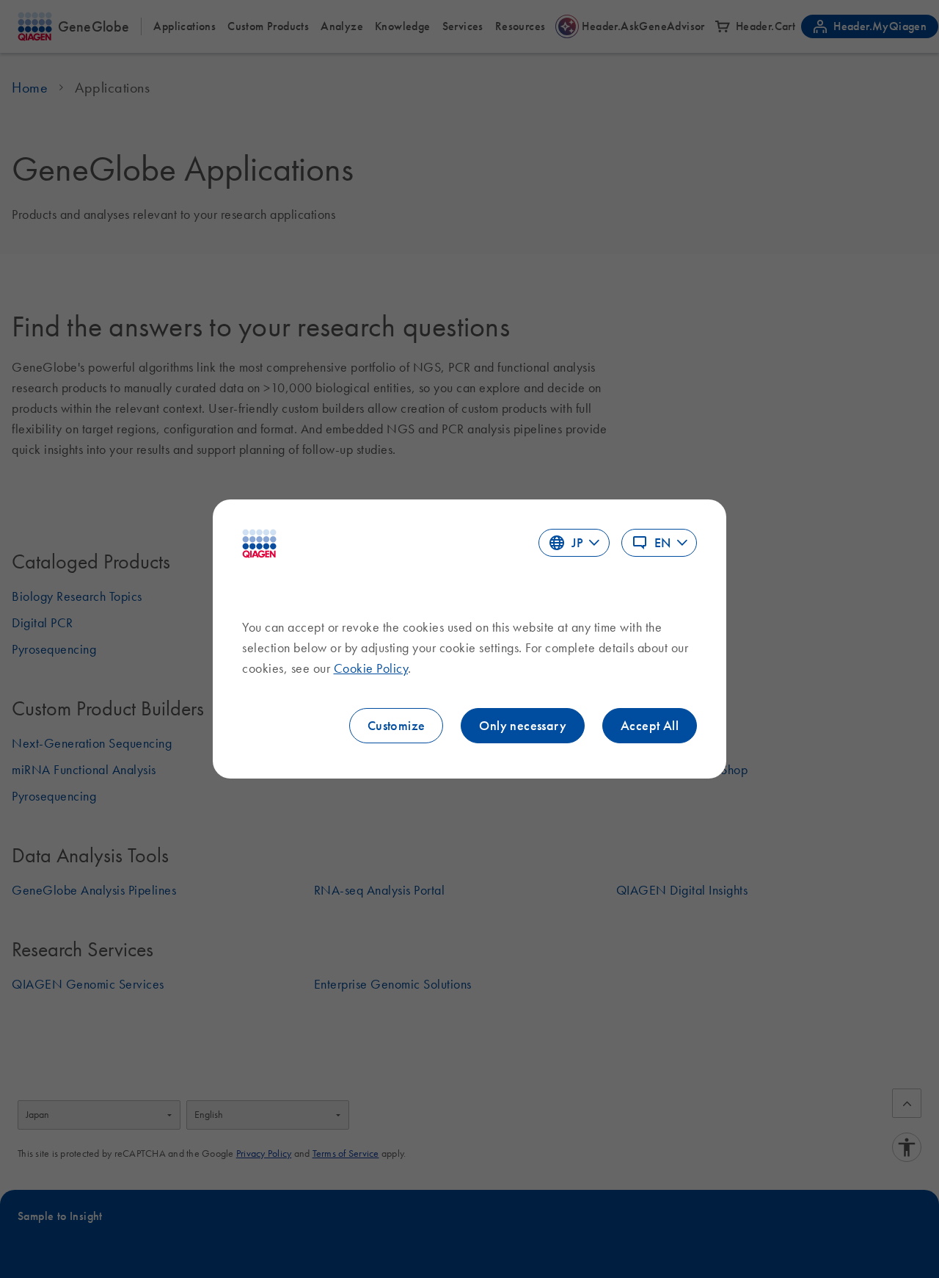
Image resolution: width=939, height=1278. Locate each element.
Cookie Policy (371, 668)
